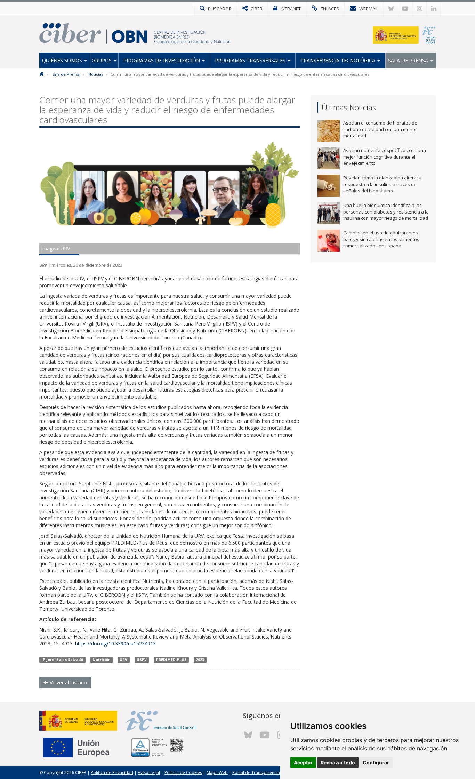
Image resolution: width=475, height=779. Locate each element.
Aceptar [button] (303, 762)
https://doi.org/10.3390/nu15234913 (115, 643)
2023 (200, 659)
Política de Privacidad (112, 773)
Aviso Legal (149, 773)
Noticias (95, 74)
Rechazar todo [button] (338, 762)
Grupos (102, 60)
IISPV (142, 659)
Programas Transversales (251, 60)
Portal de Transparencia (256, 773)
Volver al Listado (67, 682)
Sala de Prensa (408, 60)
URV (123, 659)
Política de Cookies (183, 773)
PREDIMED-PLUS (171, 659)
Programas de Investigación (162, 60)
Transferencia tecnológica (338, 60)
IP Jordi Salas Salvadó (62, 659)
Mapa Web (217, 773)
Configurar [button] (376, 762)
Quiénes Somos (62, 60)
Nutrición (101, 659)
